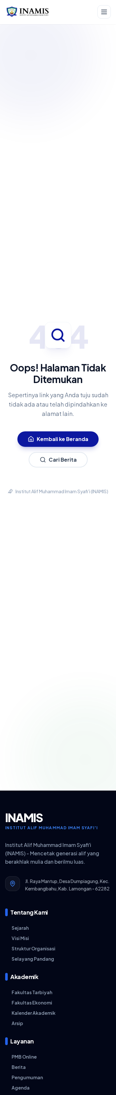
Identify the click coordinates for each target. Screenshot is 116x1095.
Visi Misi (20, 938)
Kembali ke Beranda (62, 439)
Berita (19, 1067)
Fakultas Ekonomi (32, 1002)
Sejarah (20, 928)
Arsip (17, 1023)
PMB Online (24, 1057)
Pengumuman (27, 1077)
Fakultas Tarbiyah (32, 992)
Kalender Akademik (33, 1013)
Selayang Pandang (33, 959)
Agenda (21, 1087)
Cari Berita (63, 459)
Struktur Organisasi (33, 948)
